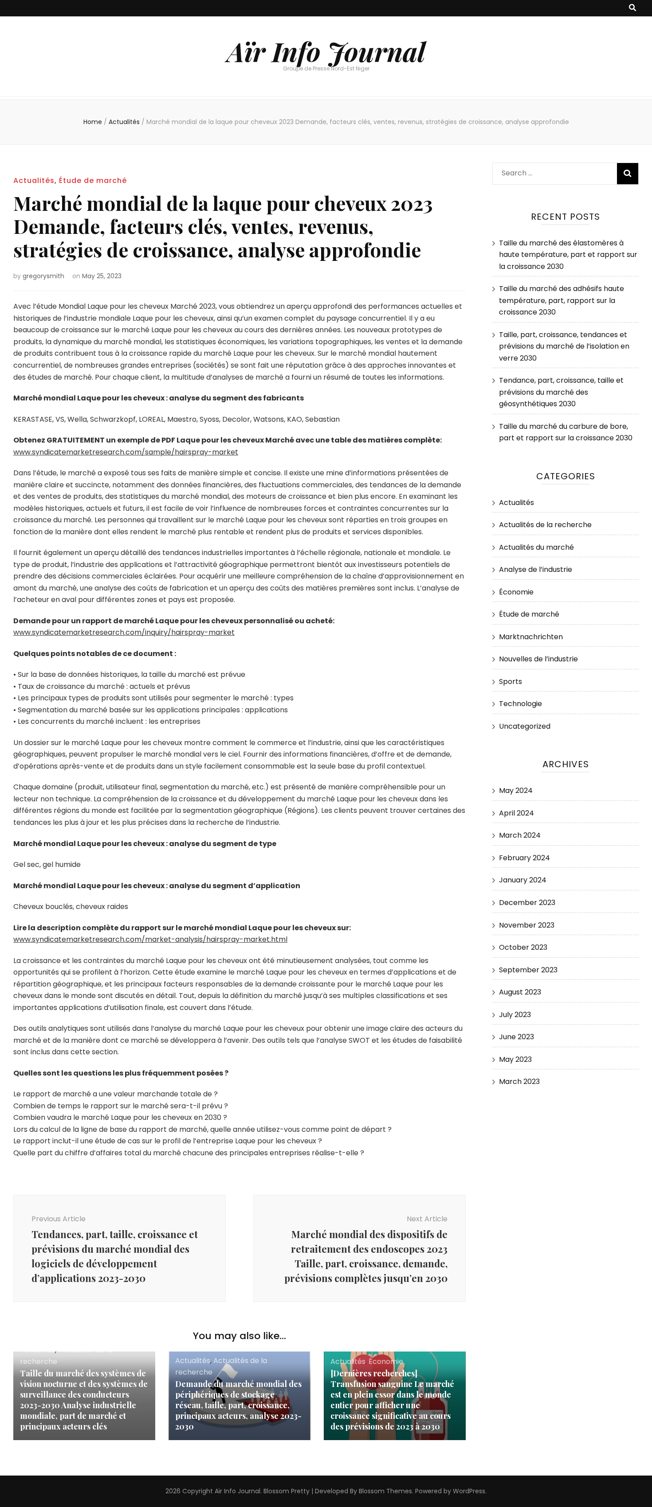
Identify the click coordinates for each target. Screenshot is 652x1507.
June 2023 (516, 1037)
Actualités (34, 180)
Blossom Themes (385, 1491)
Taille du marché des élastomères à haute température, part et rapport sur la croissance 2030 (568, 255)
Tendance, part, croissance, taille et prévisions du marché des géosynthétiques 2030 (561, 392)
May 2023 (515, 1059)
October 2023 (523, 947)
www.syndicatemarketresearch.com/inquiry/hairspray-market (124, 632)
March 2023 (519, 1081)
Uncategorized (524, 726)
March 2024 (520, 835)
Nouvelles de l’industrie (538, 659)
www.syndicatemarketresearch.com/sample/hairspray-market (125, 452)
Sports (510, 681)
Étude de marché (93, 180)
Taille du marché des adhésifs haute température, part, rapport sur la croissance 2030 (561, 300)
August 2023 (520, 992)
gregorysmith (43, 276)
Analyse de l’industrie (535, 569)
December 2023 (527, 902)
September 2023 (528, 970)
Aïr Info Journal (326, 51)
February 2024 (524, 858)
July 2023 (515, 1015)
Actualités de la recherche (545, 525)
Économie (386, 1361)
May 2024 (516, 790)
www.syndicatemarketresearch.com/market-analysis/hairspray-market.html (150, 939)
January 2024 (522, 880)
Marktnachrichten (531, 637)
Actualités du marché (536, 547)
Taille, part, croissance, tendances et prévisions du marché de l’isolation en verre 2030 (564, 346)
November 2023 (526, 925)
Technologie (520, 704)
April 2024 (516, 813)
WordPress (469, 1491)
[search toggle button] (632, 8)
